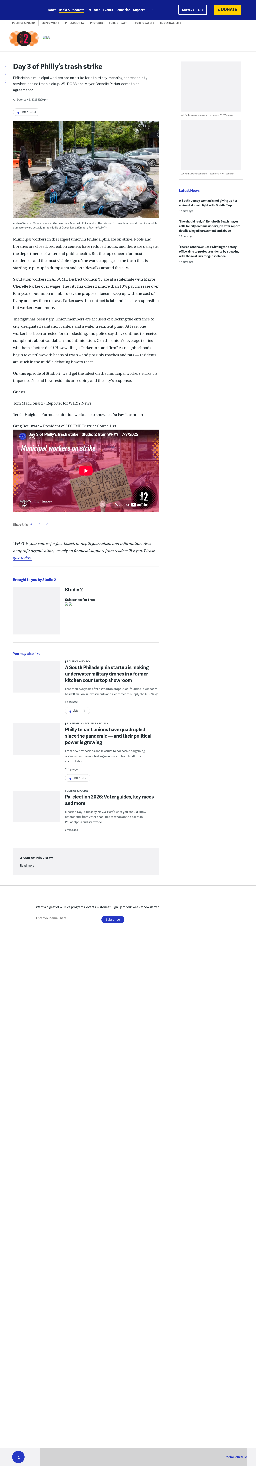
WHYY (23, 10)
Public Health (119, 23)
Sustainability (170, 23)
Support (139, 9)
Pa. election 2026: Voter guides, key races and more (109, 799)
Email (47, 524)
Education (123, 9)
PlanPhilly (74, 723)
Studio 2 (74, 589)
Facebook (31, 524)
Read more (27, 865)
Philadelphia (74, 23)
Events (108, 9)
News (52, 9)
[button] (18, 1457)
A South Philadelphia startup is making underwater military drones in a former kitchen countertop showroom (107, 673)
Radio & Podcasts (71, 9)
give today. (22, 557)
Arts (97, 9)
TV (89, 9)
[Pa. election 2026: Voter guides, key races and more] (36, 809)
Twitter (39, 524)
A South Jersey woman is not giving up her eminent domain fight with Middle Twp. (208, 202)
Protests (96, 23)
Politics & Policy (24, 23)
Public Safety (144, 23)
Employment (50, 23)
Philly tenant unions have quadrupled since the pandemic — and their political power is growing (108, 735)
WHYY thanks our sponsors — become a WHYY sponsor (207, 115)
